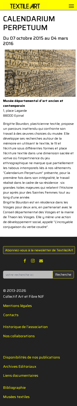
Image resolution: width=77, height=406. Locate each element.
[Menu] (71, 6)
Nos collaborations (19, 336)
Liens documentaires (20, 375)
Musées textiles (16, 397)
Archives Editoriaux (19, 366)
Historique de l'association (25, 327)
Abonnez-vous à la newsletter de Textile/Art (39, 250)
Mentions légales (17, 306)
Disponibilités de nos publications (31, 357)
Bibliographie (14, 387)
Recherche (63, 274)
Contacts (10, 315)
